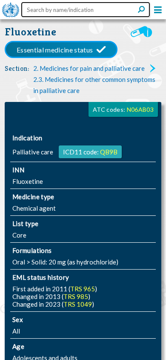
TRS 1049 (77, 304)
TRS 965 (82, 289)
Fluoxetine (31, 31)
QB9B (108, 152)
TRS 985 (75, 296)
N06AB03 (140, 109)
